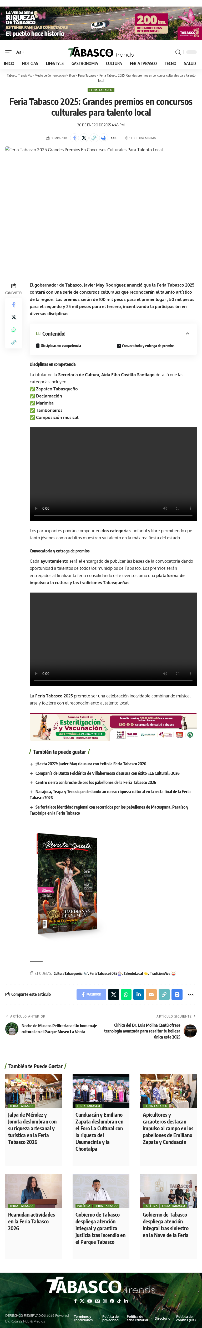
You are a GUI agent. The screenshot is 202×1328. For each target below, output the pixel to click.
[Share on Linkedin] (138, 994)
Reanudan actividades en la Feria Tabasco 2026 (31, 1221)
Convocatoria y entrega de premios (148, 345)
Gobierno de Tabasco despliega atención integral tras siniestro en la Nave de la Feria (166, 1224)
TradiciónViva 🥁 (163, 973)
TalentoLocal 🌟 (136, 973)
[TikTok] (119, 1301)
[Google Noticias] (97, 1301)
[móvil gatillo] (9, 52)
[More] (113, 137)
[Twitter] (82, 1301)
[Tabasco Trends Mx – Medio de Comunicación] (101, 1286)
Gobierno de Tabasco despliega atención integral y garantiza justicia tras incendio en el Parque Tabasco (100, 1228)
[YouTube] (89, 1301)
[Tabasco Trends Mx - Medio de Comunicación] (101, 52)
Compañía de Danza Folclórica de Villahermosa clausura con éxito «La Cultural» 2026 (108, 773)
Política (83, 1205)
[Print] (103, 137)
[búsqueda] (178, 52)
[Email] (151, 994)
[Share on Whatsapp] (13, 329)
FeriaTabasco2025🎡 (106, 973)
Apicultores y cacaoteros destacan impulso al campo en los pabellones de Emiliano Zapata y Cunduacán (168, 1128)
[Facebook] (75, 1301)
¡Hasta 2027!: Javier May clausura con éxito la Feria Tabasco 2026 (91, 763)
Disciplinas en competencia (61, 345)
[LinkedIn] (126, 1301)
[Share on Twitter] (84, 137)
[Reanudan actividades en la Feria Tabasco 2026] (33, 1191)
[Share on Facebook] (74, 137)
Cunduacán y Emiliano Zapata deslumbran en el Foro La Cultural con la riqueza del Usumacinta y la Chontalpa (99, 1131)
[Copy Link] (93, 137)
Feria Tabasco (100, 90)
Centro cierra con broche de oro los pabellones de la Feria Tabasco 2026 (96, 782)
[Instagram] (105, 1301)
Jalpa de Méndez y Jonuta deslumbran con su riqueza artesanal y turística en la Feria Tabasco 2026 (32, 1128)
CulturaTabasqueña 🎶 (71, 973)
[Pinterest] (112, 1301)
